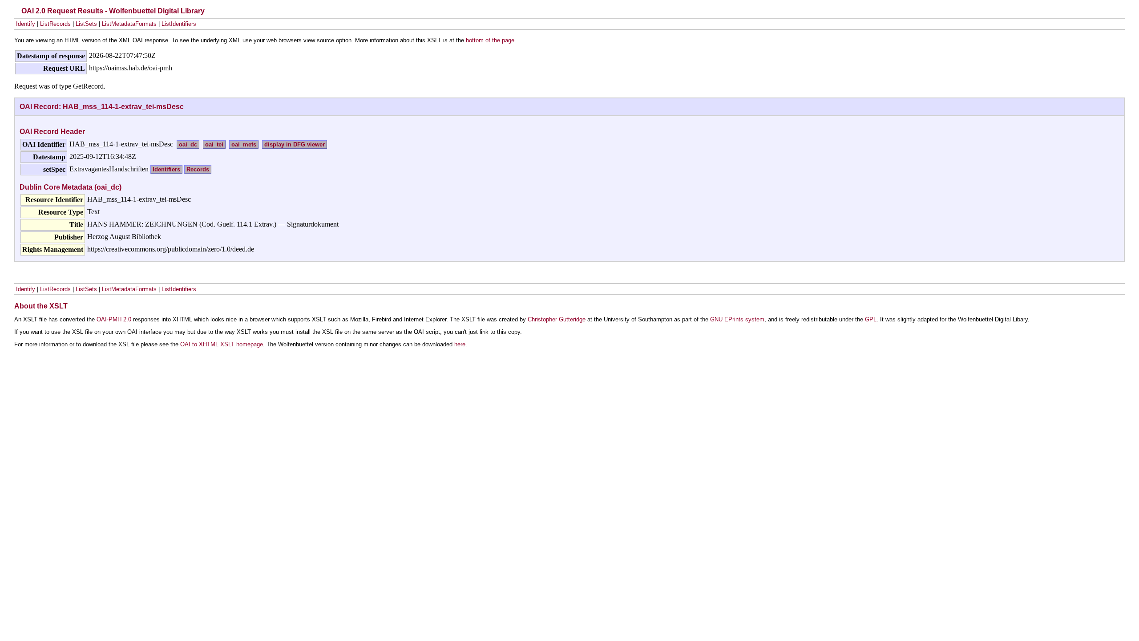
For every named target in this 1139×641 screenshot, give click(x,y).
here (459, 344)
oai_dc (188, 144)
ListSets (86, 23)
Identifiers (166, 169)
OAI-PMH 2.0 (114, 319)
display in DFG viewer (294, 144)
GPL (870, 319)
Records (197, 169)
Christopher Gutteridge (557, 319)
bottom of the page (490, 40)
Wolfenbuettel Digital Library (157, 11)
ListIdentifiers (179, 23)
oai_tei (214, 144)
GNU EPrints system (737, 319)
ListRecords (55, 23)
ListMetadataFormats (129, 23)
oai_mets (243, 144)
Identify (25, 23)
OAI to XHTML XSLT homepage (221, 344)
